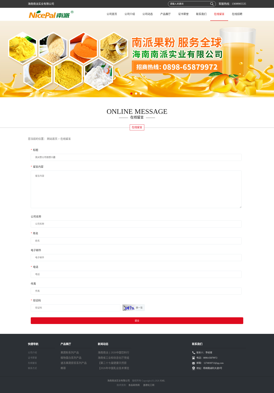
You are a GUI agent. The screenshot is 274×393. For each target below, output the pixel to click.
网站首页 (52, 138)
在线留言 (219, 14)
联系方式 (32, 368)
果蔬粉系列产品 (70, 352)
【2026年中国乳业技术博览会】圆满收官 (113, 369)
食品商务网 (134, 385)
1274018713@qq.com (213, 363)
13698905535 (239, 3)
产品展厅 (165, 14)
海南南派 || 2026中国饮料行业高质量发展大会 (113, 353)
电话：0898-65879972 (206, 358)
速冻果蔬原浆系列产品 (74, 363)
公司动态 (147, 14)
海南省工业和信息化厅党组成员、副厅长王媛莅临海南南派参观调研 (113, 358)
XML (162, 380)
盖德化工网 (148, 385)
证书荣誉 (183, 14)
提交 (137, 321)
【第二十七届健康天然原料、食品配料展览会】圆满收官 (113, 364)
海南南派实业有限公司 (118, 380)
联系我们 (201, 14)
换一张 (139, 308)
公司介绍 (130, 14)
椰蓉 (63, 368)
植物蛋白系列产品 (71, 357)
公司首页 (112, 14)
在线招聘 (237, 14)
